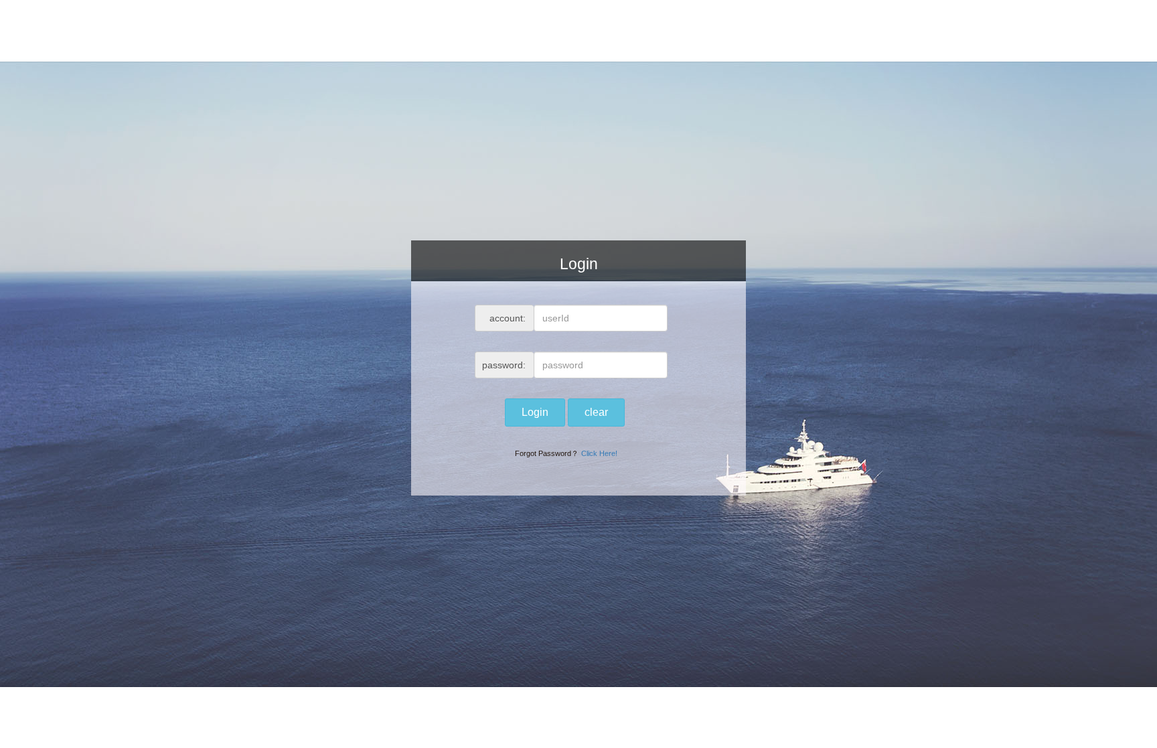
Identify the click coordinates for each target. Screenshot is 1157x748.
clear (596, 412)
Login (535, 412)
